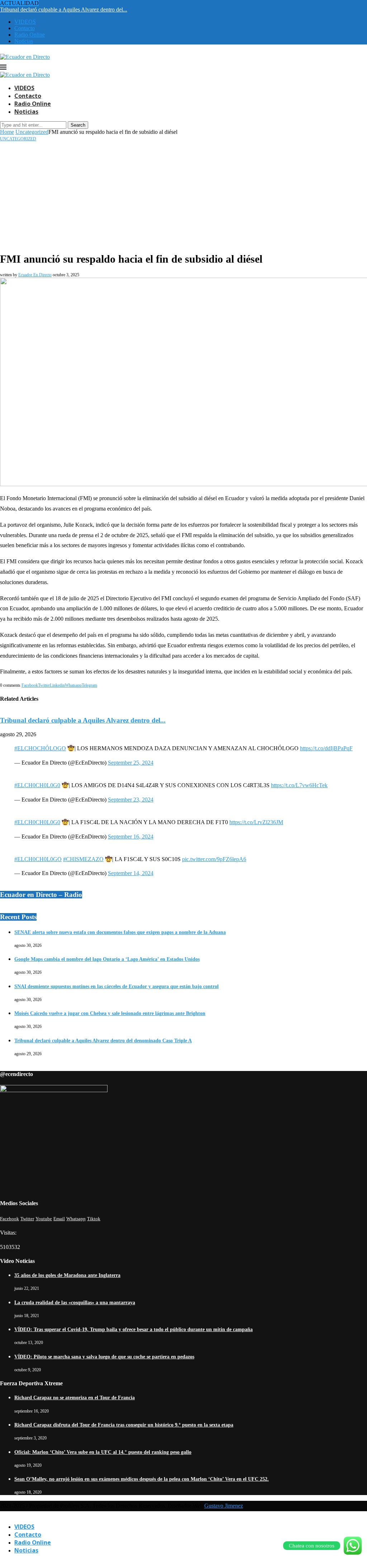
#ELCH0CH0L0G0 (37, 785)
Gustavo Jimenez (223, 1506)
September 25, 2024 (130, 763)
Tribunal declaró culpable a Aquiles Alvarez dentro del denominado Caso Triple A (103, 1040)
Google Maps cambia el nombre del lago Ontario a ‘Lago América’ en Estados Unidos (107, 959)
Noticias (23, 41)
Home (7, 132)
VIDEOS (25, 22)
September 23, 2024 (130, 800)
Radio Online (29, 35)
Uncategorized (31, 132)
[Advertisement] (183, 195)
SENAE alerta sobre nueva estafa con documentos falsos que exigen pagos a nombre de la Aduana (120, 932)
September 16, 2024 (130, 836)
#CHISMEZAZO (83, 859)
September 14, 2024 (130, 873)
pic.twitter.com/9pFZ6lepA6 (214, 859)
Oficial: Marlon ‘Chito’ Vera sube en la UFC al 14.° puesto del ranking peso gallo (102, 1452)
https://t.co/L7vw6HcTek (299, 785)
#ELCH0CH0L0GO (38, 859)
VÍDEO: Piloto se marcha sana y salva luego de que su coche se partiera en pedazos (104, 1356)
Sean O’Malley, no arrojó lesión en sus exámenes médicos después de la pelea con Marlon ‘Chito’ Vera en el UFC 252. (141, 1479)
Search (78, 125)
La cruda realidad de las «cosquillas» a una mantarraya (74, 1302)
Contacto (24, 28)
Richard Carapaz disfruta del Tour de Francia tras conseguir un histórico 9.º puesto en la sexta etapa (123, 1425)
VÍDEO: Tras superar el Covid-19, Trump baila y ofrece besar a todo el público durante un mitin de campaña (133, 1329)
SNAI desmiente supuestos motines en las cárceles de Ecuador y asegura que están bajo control (116, 986)
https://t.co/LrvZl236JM (256, 822)
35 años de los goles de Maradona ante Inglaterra (67, 1275)
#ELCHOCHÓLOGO (40, 748)
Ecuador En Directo (35, 274)
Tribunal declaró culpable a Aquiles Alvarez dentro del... (63, 9)
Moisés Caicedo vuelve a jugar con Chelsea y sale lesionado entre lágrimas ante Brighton (109, 1013)
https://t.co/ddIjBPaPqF (326, 748)
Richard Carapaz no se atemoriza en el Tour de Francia (74, 1397)
